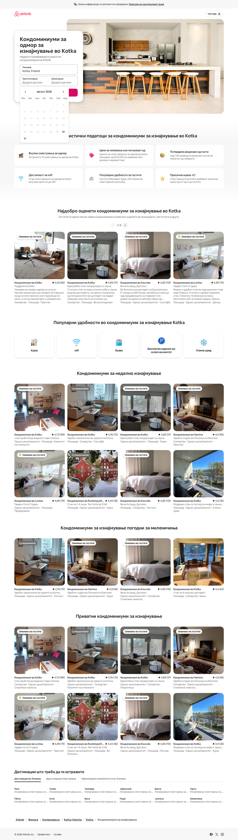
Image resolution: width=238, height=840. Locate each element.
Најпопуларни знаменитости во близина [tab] (103, 778)
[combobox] (48, 71)
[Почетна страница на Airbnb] (22, 14)
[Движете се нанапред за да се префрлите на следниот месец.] (63, 92)
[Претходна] (113, 225)
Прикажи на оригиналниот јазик (146, 4)
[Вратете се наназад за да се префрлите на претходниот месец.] (25, 92)
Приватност (44, 834)
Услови (57, 834)
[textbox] (34, 82)
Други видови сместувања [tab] (61, 778)
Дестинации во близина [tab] (27, 778)
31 (25, 138)
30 (63, 131)
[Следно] (125, 225)
